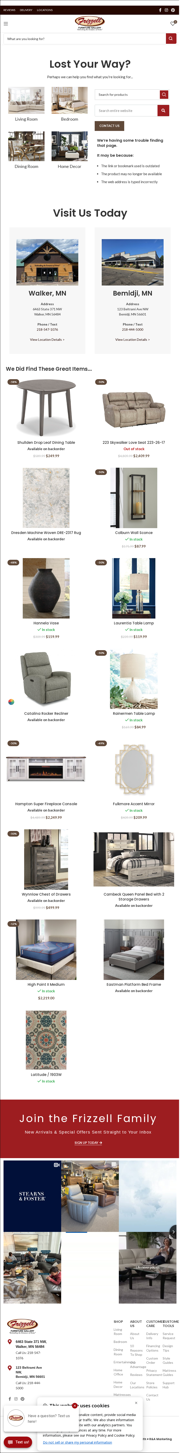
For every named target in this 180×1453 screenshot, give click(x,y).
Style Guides (168, 1360)
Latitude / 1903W (46, 1074)
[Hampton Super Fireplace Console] (46, 769)
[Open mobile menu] (6, 23)
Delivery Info (152, 1336)
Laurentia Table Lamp (134, 623)
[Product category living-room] (26, 106)
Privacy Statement (152, 1372)
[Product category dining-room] (26, 151)
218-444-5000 (132, 329)
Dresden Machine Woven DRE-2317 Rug (46, 532)
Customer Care (152, 1324)
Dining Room (118, 1352)
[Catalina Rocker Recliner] (46, 679)
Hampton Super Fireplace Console (46, 803)
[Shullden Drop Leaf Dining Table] (46, 408)
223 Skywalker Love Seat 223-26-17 (134, 442)
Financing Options (152, 1348)
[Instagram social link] (166, 10)
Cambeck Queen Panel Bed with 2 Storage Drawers (134, 897)
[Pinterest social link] (173, 10)
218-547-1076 (47, 329)
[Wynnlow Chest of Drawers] (46, 859)
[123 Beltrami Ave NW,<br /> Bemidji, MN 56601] (9, 1368)
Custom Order (152, 1360)
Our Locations (136, 1385)
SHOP (118, 1321)
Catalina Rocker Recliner (46, 713)
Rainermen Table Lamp (134, 713)
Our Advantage (136, 1364)
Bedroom (119, 1342)
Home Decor (118, 1384)
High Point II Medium (46, 984)
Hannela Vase (46, 623)
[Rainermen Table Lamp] (134, 679)
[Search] (163, 110)
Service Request (168, 1336)
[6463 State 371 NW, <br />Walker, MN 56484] (9, 1341)
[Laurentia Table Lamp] (134, 588)
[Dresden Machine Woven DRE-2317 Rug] (46, 498)
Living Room (118, 1331)
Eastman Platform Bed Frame (134, 984)
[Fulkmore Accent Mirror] (134, 769)
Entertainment (119, 1362)
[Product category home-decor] (70, 151)
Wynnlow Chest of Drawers (46, 894)
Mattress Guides (168, 1372)
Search (171, 38)
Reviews (136, 1375)
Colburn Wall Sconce (134, 532)
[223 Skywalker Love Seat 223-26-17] (134, 408)
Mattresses (119, 1395)
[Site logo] (90, 23)
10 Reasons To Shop (136, 1350)
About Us (136, 1324)
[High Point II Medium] (46, 949)
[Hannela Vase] (46, 588)
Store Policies (152, 1385)
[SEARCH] (164, 94)
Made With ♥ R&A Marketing (151, 1439)
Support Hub (168, 1385)
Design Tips (168, 1348)
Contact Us (152, 1397)
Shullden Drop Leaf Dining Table (46, 442)
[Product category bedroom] (70, 106)
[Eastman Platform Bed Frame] (134, 949)
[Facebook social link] (160, 10)
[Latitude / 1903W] (46, 1040)
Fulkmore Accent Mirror (134, 803)
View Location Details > (47, 339)
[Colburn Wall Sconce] (134, 498)
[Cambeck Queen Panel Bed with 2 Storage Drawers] (134, 859)
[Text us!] (18, 1443)
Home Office (118, 1372)
